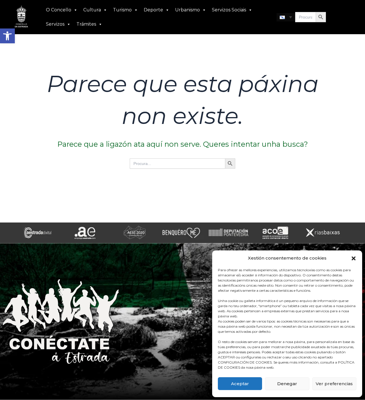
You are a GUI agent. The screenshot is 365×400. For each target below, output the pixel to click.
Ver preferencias (334, 383)
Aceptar (240, 383)
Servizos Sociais (229, 10)
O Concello (58, 10)
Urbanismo (187, 10)
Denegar (287, 383)
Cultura (92, 10)
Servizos (55, 24)
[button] (7, 35)
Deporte (153, 10)
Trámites (86, 24)
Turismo (122, 10)
